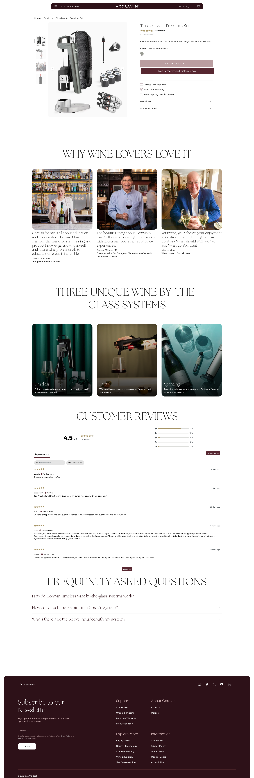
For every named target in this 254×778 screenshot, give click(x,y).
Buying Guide (123, 740)
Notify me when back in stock (177, 71)
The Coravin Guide (126, 762)
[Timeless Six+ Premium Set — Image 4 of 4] (41, 79)
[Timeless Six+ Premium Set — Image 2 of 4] (41, 54)
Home (37, 18)
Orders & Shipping (125, 712)
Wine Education (124, 756)
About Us (155, 707)
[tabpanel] (127, 517)
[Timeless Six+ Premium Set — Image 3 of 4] (41, 66)
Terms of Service (24, 738)
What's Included (148, 108)
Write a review (213, 453)
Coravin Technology (126, 745)
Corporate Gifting (125, 751)
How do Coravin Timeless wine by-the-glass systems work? (83, 596)
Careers (155, 712)
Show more (127, 569)
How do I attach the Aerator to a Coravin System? (75, 607)
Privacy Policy (65, 736)
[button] (193, 6)
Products (48, 18)
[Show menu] (55, 6)
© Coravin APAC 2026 (27, 776)
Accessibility (157, 762)
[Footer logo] (28, 684)
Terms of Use (157, 751)
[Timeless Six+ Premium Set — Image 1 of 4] (41, 41)
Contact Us (122, 707)
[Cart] (198, 6)
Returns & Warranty (126, 718)
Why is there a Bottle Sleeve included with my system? (78, 619)
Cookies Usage (158, 756)
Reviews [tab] (42, 454)
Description (146, 101)
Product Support (124, 723)
